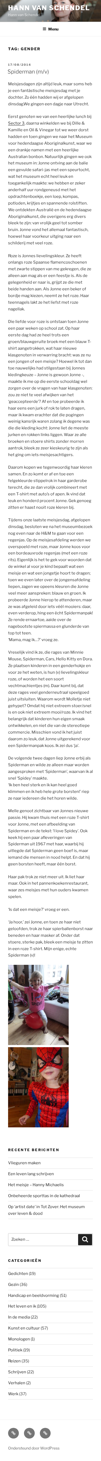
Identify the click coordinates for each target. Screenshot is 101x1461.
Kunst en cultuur (24, 1328)
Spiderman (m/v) (28, 71)
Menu (53, 29)
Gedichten (18, 1273)
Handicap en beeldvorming (33, 1295)
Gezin (13, 1284)
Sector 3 (16, 123)
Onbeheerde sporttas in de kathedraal (44, 1195)
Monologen (19, 1339)
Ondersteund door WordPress (34, 1448)
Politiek (15, 1350)
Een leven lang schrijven (31, 1173)
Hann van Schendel (49, 8)
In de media (19, 1317)
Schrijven (17, 1372)
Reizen (14, 1361)
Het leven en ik (22, 1306)
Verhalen (16, 1383)
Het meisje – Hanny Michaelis (36, 1184)
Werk (13, 1393)
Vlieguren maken (24, 1163)
